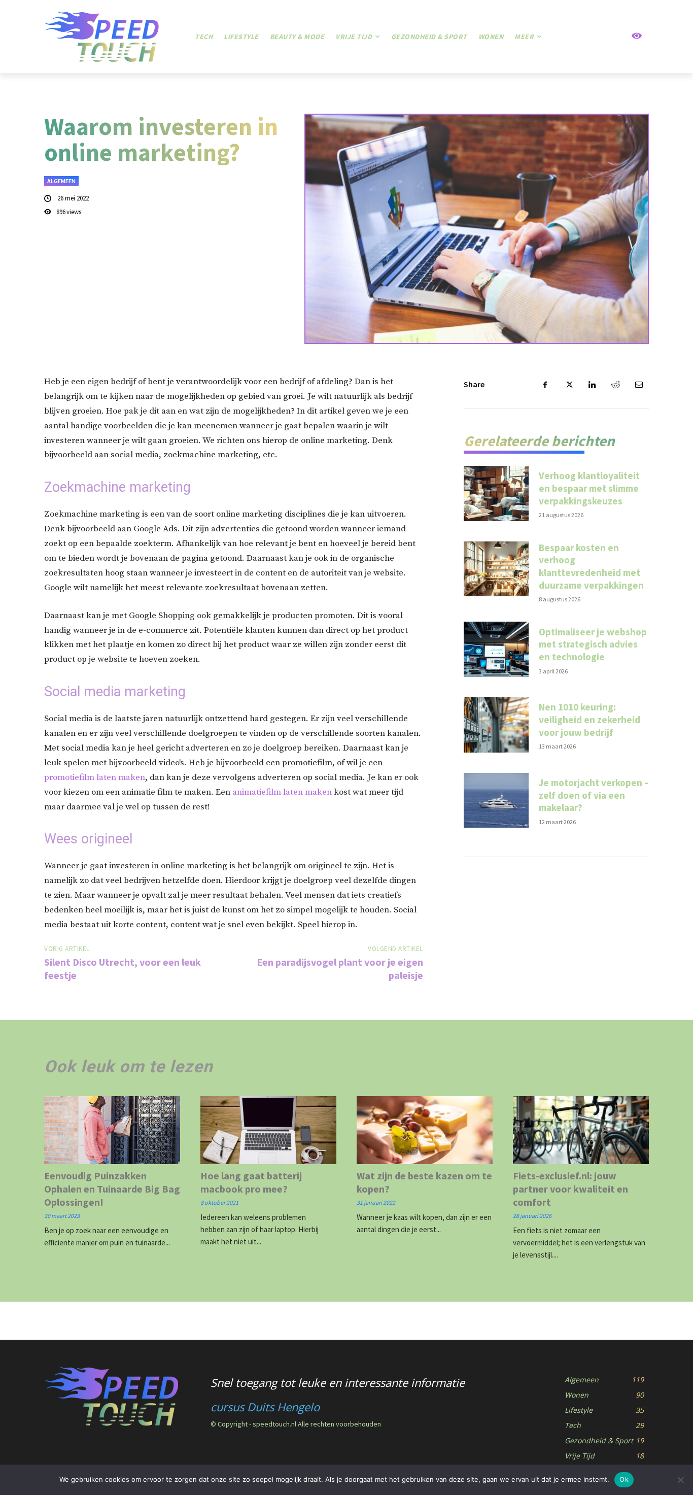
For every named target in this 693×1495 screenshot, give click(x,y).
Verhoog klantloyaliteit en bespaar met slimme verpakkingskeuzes (589, 487)
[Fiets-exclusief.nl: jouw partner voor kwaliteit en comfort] (581, 1130)
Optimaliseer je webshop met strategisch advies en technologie (593, 644)
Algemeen (61, 181)
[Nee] (680, 1480)
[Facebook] (545, 385)
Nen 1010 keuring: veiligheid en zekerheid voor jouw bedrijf (589, 719)
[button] (600, 36)
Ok (624, 1479)
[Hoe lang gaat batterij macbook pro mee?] (268, 1130)
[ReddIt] (615, 385)
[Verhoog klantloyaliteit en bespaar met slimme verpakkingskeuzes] (496, 493)
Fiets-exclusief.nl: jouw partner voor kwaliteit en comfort (570, 1188)
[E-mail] (639, 385)
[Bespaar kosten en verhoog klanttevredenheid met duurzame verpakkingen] (496, 569)
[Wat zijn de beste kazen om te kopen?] (425, 1130)
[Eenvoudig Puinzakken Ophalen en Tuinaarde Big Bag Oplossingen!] (112, 1130)
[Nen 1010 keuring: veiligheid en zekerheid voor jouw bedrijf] (496, 725)
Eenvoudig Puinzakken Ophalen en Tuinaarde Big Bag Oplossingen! (112, 1188)
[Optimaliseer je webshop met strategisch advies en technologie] (496, 649)
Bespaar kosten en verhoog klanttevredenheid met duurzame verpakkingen (591, 566)
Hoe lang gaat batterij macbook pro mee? (251, 1182)
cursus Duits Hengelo (265, 1406)
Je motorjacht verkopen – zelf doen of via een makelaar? (594, 794)
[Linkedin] (592, 385)
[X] (569, 385)
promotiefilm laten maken (94, 777)
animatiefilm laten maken (282, 792)
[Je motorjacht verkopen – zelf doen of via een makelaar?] (496, 800)
